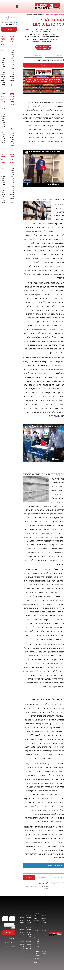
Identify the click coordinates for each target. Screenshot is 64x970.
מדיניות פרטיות (49, 60)
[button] (17, 6)
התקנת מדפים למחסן (52, 15)
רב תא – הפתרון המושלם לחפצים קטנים (36, 918)
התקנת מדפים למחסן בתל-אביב (11, 99)
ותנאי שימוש (41, 60)
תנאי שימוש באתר (9, 942)
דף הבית (61, 15)
